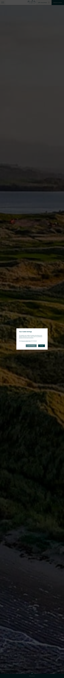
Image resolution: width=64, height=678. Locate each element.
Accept (41, 345)
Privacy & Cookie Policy (26, 341)
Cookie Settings (31, 345)
